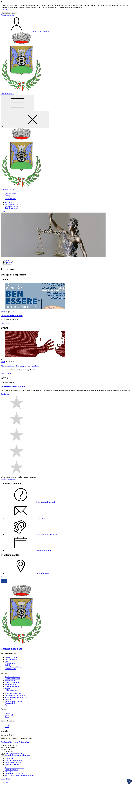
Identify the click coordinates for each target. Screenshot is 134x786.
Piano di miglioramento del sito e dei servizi (19, 775)
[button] (10, 193)
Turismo (7, 688)
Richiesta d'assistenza (12, 764)
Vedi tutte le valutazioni (8, 479)
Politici (7, 665)
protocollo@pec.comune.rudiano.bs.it (17, 755)
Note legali (8, 771)
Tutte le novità (5, 323)
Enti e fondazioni (10, 663)
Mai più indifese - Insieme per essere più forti (20, 366)
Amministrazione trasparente (14, 768)
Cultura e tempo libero (12, 679)
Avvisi (7, 717)
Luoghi (7, 725)
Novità (3, 312)
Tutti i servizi (5, 394)
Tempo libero (9, 202)
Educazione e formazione (13, 693)
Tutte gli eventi (6, 373)
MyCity (5, 782)
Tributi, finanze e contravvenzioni (16, 697)
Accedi (3, 211)
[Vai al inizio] (2, 577)
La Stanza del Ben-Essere (12, 316)
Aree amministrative (11, 659)
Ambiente (8, 699)
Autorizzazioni (10, 703)
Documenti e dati (10, 669)
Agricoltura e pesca (11, 705)
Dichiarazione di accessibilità (14, 773)
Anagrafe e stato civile (12, 677)
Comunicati (9, 715)
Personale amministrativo (13, 667)
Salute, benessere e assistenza (14, 701)
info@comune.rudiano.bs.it (15, 753)
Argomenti (8, 262)
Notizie (7, 713)
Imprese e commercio (12, 682)
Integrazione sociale (11, 206)
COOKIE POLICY (7, 9)
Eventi (3, 362)
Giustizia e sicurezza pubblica (15, 695)
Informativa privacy (11, 770)
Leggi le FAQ (9, 758)
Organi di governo (11, 657)
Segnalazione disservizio (13, 762)
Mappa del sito (6, 779)
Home (7, 260)
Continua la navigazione (9, 13)
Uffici (7, 661)
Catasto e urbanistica (12, 686)
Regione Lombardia (7, 15)
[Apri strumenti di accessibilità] (129, 781)
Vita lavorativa (10, 680)
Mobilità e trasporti (11, 690)
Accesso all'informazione (13, 204)
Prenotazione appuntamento (14, 760)
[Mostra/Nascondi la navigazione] (17, 103)
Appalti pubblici (10, 684)
